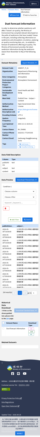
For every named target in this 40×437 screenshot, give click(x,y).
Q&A (7, 318)
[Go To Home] (13, 3)
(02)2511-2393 (24, 385)
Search (28, 219)
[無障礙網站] (6, 389)
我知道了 (20, 433)
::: (2, 59)
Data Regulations (8, 402)
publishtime (7, 226)
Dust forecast (24, 144)
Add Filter (15, 219)
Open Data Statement (10, 406)
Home (4, 9)
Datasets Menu (13, 9)
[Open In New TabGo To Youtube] (24, 373)
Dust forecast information (25, 10)
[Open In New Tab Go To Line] (18, 373)
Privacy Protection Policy (11, 398)
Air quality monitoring (27, 147)
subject (20, 226)
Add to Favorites (31, 15)
